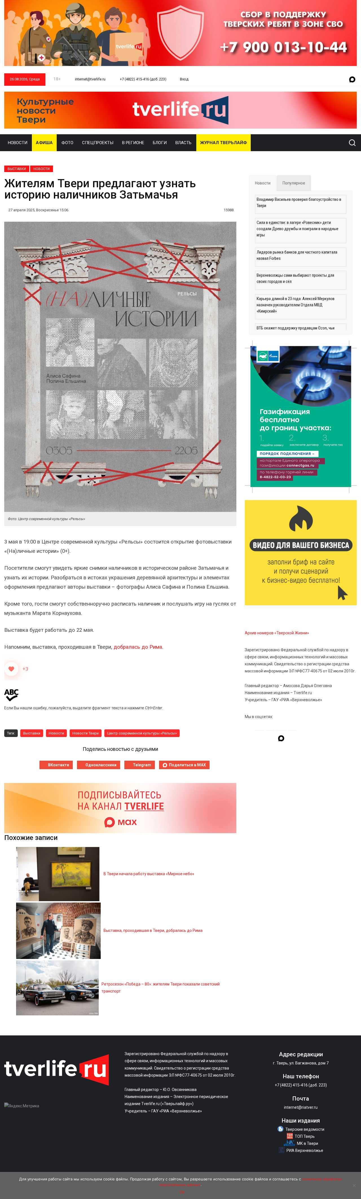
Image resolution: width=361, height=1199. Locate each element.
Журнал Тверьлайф (223, 142)
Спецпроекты (97, 142)
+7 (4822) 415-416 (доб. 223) (142, 79)
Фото (67, 142)
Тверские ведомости (304, 1129)
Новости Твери (85, 733)
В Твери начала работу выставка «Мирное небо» (149, 874)
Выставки (17, 169)
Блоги (160, 142)
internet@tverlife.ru (89, 79)
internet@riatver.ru (301, 1107)
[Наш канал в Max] (352, 79)
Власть (183, 142)
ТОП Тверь (305, 1136)
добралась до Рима (138, 647)
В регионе (133, 142)
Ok (182, 1192)
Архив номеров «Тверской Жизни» (277, 633)
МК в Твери (307, 1143)
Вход (184, 79)
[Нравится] (11, 669)
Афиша (44, 142)
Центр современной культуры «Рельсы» (142, 733)
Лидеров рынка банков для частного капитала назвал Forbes (297, 255)
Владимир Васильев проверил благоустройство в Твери (299, 202)
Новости (17, 142)
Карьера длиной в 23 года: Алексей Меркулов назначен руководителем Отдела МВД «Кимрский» (295, 305)
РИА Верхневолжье (305, 1150)
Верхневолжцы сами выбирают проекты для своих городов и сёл (295, 278)
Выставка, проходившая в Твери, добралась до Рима (153, 930)
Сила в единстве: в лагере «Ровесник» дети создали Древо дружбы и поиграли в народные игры (297, 228)
